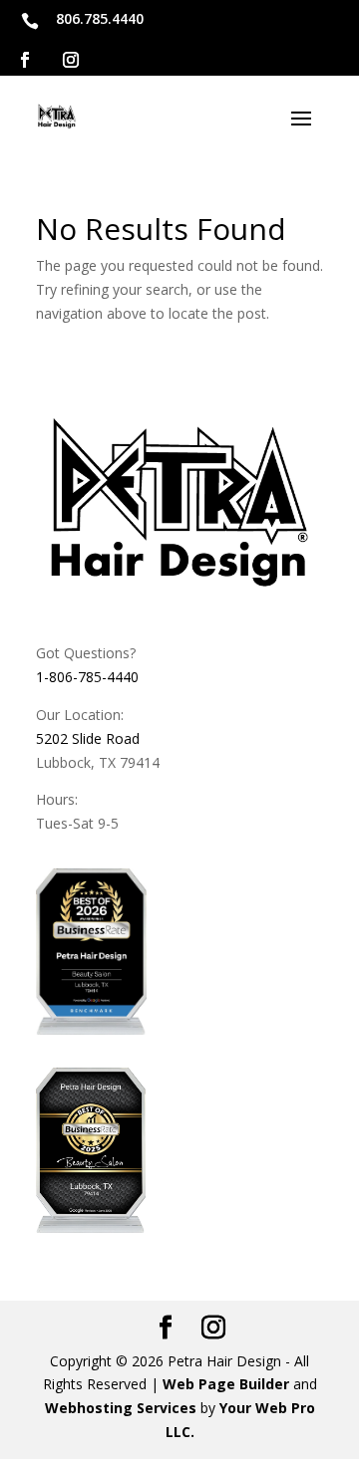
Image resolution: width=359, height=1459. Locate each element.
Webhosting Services (120, 1407)
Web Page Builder (226, 1383)
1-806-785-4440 (87, 676)
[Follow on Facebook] (25, 60)
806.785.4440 (100, 18)
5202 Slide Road (88, 738)
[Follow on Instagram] (71, 60)
